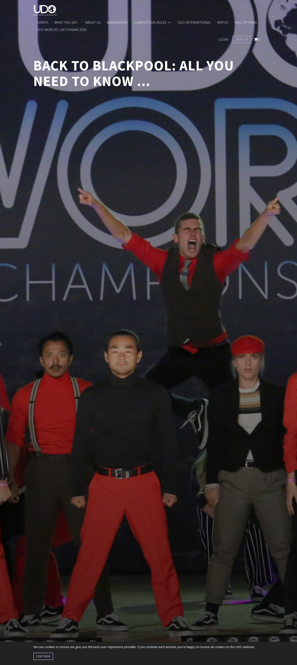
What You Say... (66, 22)
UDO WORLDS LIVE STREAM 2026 (61, 30)
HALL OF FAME (245, 22)
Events (42, 22)
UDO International (194, 22)
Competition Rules (150, 22)
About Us (93, 22)
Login (223, 39)
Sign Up (241, 39)
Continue (43, 656)
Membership (117, 22)
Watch (222, 22)
